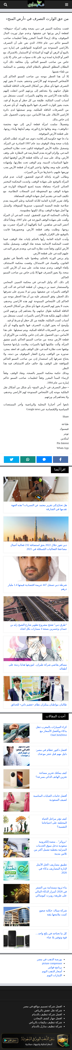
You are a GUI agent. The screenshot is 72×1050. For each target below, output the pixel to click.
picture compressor (52, 963)
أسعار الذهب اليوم (52, 971)
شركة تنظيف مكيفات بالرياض (45, 1022)
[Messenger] (44, 459)
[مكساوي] (36, 3)
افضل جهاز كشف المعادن (48, 1018)
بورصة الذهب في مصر (49, 959)
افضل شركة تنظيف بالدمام (47, 1014)
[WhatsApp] (28, 459)
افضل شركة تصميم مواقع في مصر (42, 1006)
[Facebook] (60, 459)
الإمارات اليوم (54, 975)
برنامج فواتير (55, 967)
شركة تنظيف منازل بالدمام (47, 1026)
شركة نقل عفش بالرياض (48, 1010)
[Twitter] (11, 459)
